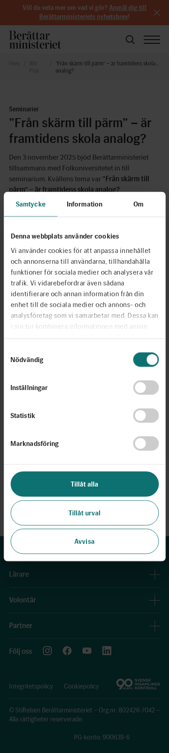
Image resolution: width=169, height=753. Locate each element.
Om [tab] (138, 204)
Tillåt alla (84, 484)
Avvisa (84, 541)
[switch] (146, 388)
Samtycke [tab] (31, 204)
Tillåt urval (84, 513)
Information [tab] (84, 204)
